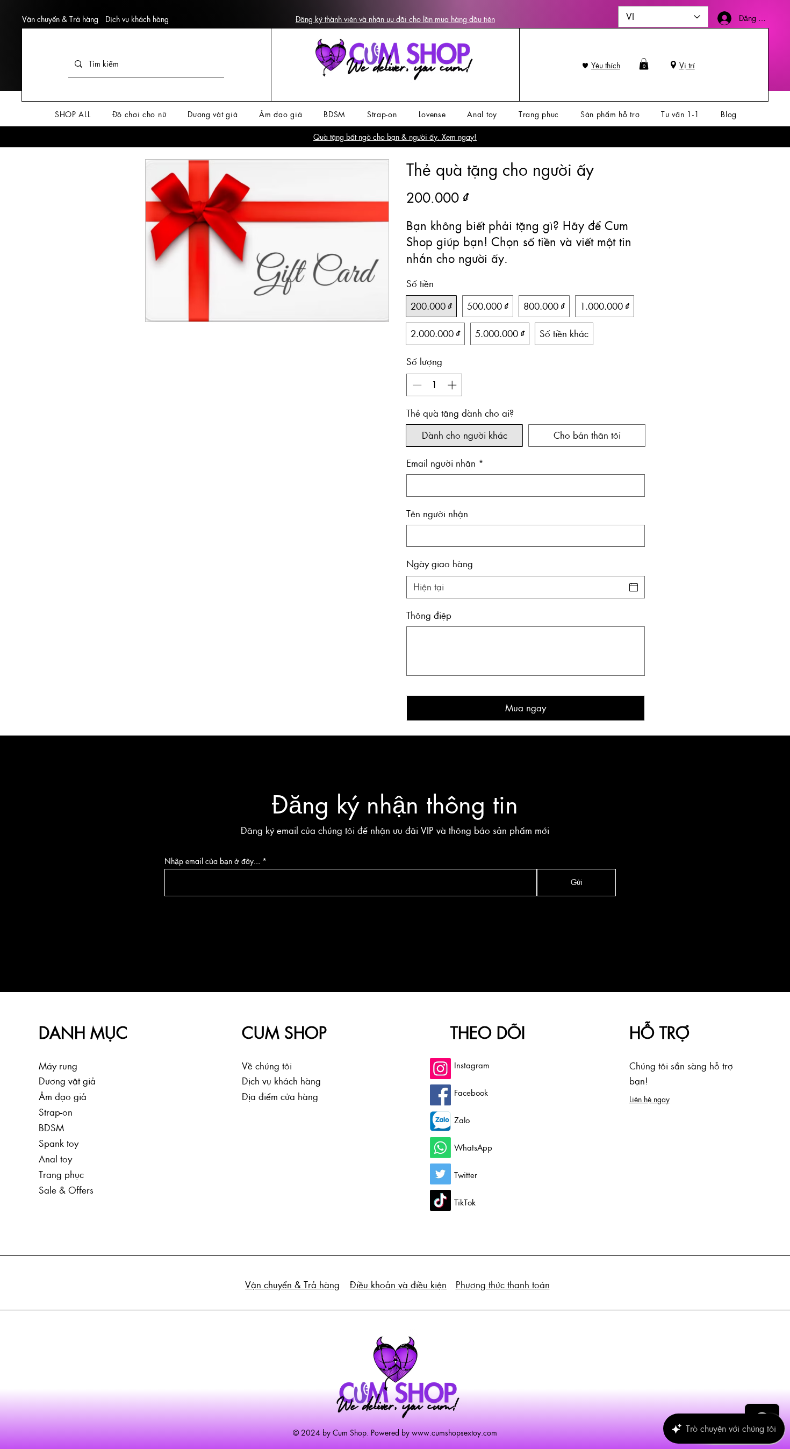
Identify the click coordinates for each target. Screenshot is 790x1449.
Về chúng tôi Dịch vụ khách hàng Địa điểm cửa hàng (281, 1081)
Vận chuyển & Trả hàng (60, 18)
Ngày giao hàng (439, 563)
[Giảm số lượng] (416, 385)
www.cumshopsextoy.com (454, 1432)
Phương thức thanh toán (503, 1284)
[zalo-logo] (440, 1121)
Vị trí (687, 65)
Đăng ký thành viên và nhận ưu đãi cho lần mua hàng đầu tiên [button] (395, 18)
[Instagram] (440, 1068)
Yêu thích (605, 65)
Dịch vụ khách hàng (137, 18)
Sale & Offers (66, 1189)
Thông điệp (428, 615)
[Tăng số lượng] (453, 385)
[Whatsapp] (440, 1147)
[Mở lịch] (633, 587)
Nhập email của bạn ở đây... (212, 861)
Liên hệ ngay (649, 1099)
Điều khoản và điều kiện (398, 1284)
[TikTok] (440, 1200)
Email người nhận (445, 463)
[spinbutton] (434, 385)
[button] (644, 64)
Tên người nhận (437, 514)
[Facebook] (440, 1094)
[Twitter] (440, 1174)
